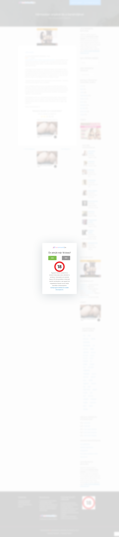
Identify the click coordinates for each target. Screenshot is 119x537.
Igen (52, 258)
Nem (66, 258)
